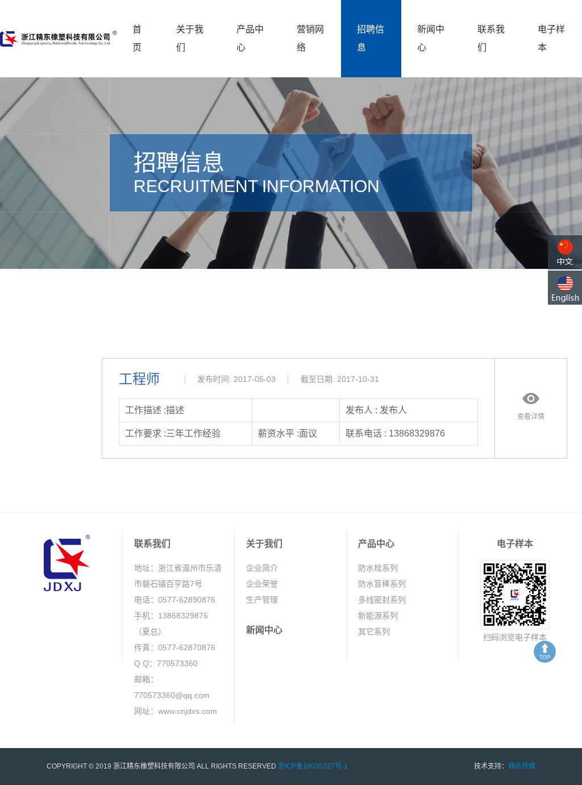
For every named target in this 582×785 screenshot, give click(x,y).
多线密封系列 (382, 599)
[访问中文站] (565, 252)
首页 (137, 38)
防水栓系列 (378, 567)
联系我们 (491, 38)
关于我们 (189, 38)
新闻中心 (430, 38)
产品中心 (250, 38)
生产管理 (262, 599)
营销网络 (310, 38)
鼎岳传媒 (521, 766)
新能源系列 (378, 615)
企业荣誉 (262, 583)
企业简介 (262, 567)
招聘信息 (370, 38)
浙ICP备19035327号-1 (313, 766)
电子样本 (551, 38)
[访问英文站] (565, 288)
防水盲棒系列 (382, 583)
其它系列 (374, 631)
